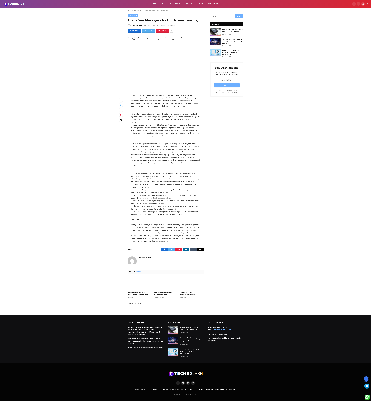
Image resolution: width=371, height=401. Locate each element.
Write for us (231, 389)
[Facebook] (121, 100)
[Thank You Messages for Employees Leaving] (166, 66)
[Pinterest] (121, 115)
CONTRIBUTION (213, 4)
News (162, 4)
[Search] (367, 4)
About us (144, 389)
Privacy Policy (227, 92)
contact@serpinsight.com (222, 329)
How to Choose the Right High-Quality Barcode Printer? (232, 30)
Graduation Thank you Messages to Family (188, 294)
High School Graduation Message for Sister (163, 294)
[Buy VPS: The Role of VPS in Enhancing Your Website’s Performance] (215, 52)
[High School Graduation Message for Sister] (165, 283)
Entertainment (175, 4)
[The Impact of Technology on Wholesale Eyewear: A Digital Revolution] (215, 41)
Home (155, 4)
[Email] (121, 120)
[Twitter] (121, 105)
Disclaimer (199, 389)
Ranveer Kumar (137, 25)
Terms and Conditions (215, 389)
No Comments (162, 25)
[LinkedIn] (121, 110)
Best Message (132, 15)
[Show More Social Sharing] (171, 31)
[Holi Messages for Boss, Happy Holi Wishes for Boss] (139, 283)
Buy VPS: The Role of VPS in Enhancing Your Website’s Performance (231, 52)
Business (189, 4)
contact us (155, 389)
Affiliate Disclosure (170, 389)
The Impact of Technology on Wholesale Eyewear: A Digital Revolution (232, 41)
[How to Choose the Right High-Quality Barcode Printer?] (215, 32)
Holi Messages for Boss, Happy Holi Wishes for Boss (138, 294)
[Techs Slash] (14, 4)
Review (200, 4)
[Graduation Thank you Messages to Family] (192, 283)
